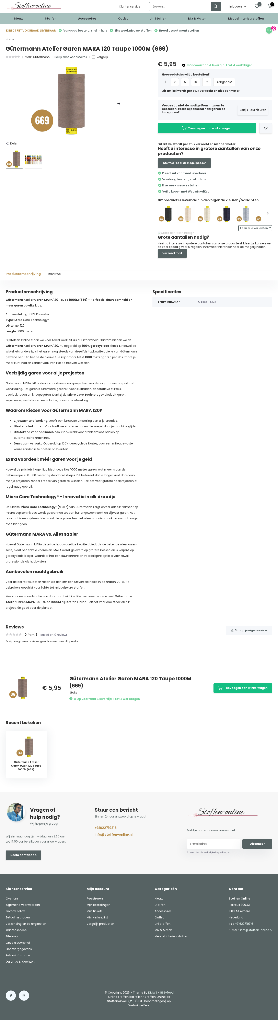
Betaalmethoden (18, 917)
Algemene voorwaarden (23, 905)
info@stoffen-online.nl (113, 834)
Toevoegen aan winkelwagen (210, 128)
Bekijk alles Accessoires (71, 57)
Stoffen (50, 18)
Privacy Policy (15, 911)
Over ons (12, 898)
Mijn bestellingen (98, 905)
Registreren (95, 898)
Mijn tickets (95, 911)
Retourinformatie (18, 955)
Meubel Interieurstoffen (246, 18)
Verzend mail (172, 253)
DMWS (152, 992)
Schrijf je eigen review (251, 630)
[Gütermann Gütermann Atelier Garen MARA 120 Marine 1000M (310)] (224, 214)
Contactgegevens (19, 949)
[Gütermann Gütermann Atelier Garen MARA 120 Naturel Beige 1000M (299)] (205, 214)
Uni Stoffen (158, 18)
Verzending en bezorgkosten (26, 924)
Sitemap (12, 936)
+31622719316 (106, 827)
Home (10, 39)
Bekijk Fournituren (253, 110)
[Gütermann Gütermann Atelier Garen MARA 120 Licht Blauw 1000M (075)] (244, 214)
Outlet (123, 18)
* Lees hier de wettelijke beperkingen (209, 852)
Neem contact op (23, 855)
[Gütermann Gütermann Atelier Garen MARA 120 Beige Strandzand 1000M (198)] (186, 214)
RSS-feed (167, 992)
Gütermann (41, 57)
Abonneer (257, 844)
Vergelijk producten (100, 924)
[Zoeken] (216, 6)
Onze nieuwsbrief (18, 943)
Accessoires (87, 18)
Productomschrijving (23, 273)
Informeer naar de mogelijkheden (184, 163)
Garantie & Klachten (20, 962)
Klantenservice (129, 6)
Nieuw (18, 18)
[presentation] (7, 104)
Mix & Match (197, 18)
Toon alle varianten (254, 228)
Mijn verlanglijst (97, 917)
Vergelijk (102, 57)
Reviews (54, 273)
